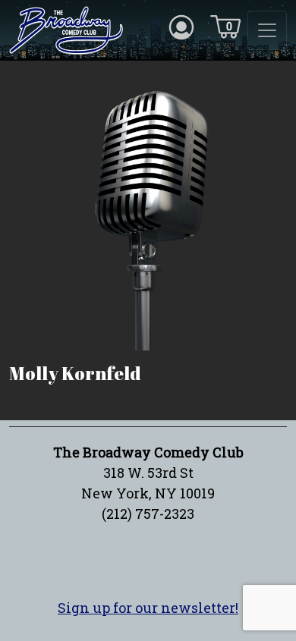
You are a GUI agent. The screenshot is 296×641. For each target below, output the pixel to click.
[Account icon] (181, 26)
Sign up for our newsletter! (148, 608)
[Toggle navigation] (267, 30)
